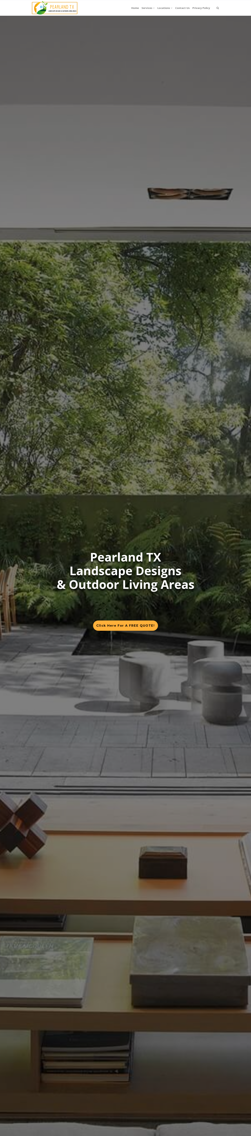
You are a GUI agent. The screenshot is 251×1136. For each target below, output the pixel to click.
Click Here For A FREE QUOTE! (125, 626)
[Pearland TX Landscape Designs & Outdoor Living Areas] (54, 8)
